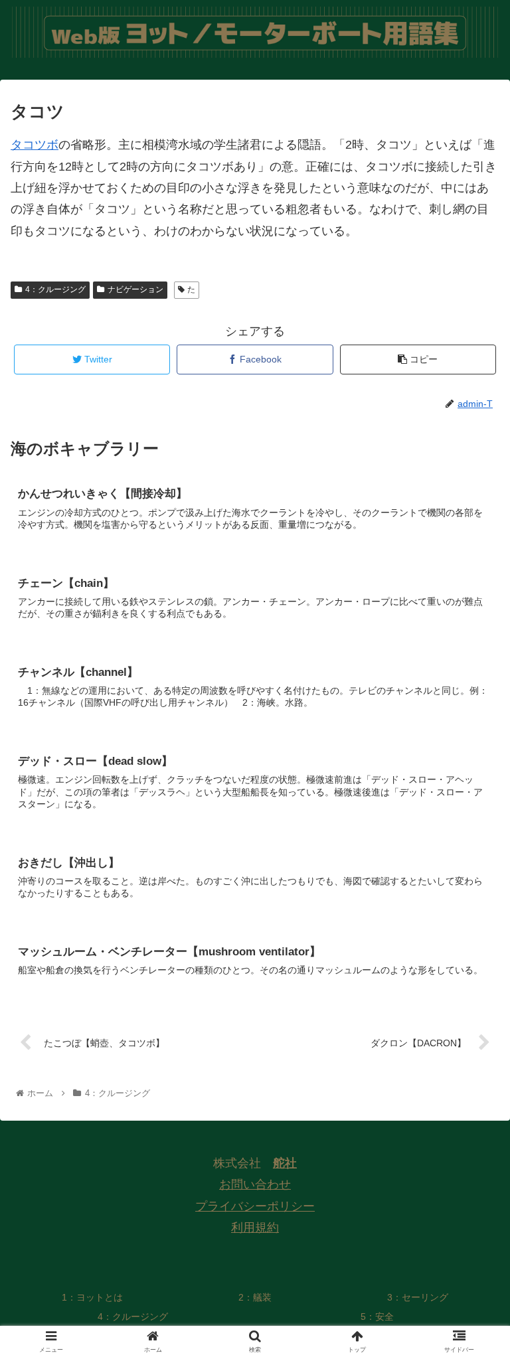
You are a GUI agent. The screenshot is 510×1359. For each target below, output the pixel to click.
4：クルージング (55, 289)
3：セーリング (417, 1297)
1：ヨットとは (92, 1297)
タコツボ (34, 144)
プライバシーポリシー (255, 1206)
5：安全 (377, 1316)
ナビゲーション (135, 289)
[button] (471, 1161)
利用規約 (255, 1227)
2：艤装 (255, 1297)
